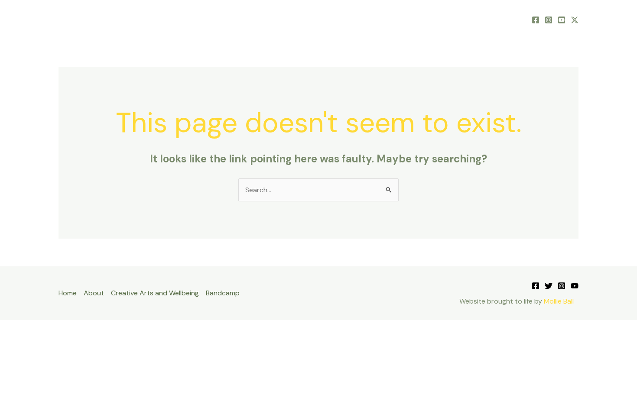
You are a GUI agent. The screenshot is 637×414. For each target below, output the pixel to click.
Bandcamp (499, 19)
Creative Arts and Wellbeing (416, 19)
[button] (354, 19)
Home (306, 19)
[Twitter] (548, 286)
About (339, 19)
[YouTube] (562, 20)
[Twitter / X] (574, 20)
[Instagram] (548, 20)
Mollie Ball (559, 301)
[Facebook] (536, 20)
